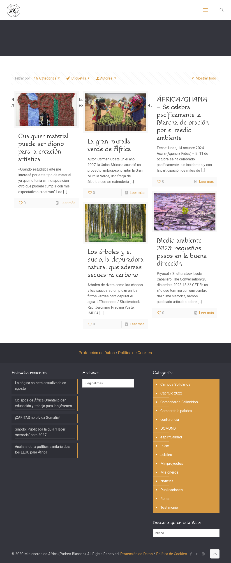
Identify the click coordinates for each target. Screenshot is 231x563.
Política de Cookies (135, 353)
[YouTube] (197, 554)
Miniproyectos (171, 463)
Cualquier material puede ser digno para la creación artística (43, 147)
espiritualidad (171, 437)
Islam (164, 446)
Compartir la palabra (176, 411)
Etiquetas (78, 78)
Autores (106, 78)
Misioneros (169, 472)
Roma (164, 499)
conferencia (169, 419)
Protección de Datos (97, 353)
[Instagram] (203, 554)
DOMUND (168, 428)
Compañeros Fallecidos (179, 402)
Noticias (166, 481)
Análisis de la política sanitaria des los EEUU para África (42, 449)
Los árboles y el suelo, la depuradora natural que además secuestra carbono (115, 263)
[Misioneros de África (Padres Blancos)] (13, 10)
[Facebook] (191, 554)
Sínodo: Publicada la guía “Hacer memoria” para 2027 (40, 432)
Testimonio (169, 507)
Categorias (47, 78)
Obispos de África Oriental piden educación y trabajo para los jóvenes (43, 403)
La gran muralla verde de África (109, 145)
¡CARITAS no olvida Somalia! (37, 417)
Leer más (67, 203)
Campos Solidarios (175, 384)
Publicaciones (171, 490)
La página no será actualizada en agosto (40, 386)
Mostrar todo (206, 78)
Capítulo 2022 (171, 393)
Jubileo (166, 455)
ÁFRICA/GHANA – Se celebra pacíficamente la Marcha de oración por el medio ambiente (183, 119)
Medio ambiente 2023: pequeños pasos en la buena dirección (182, 252)
